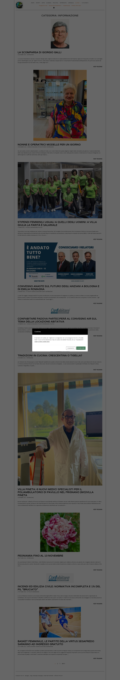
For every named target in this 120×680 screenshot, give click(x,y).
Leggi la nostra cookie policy (42, 341)
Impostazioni (70, 348)
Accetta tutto (80, 348)
